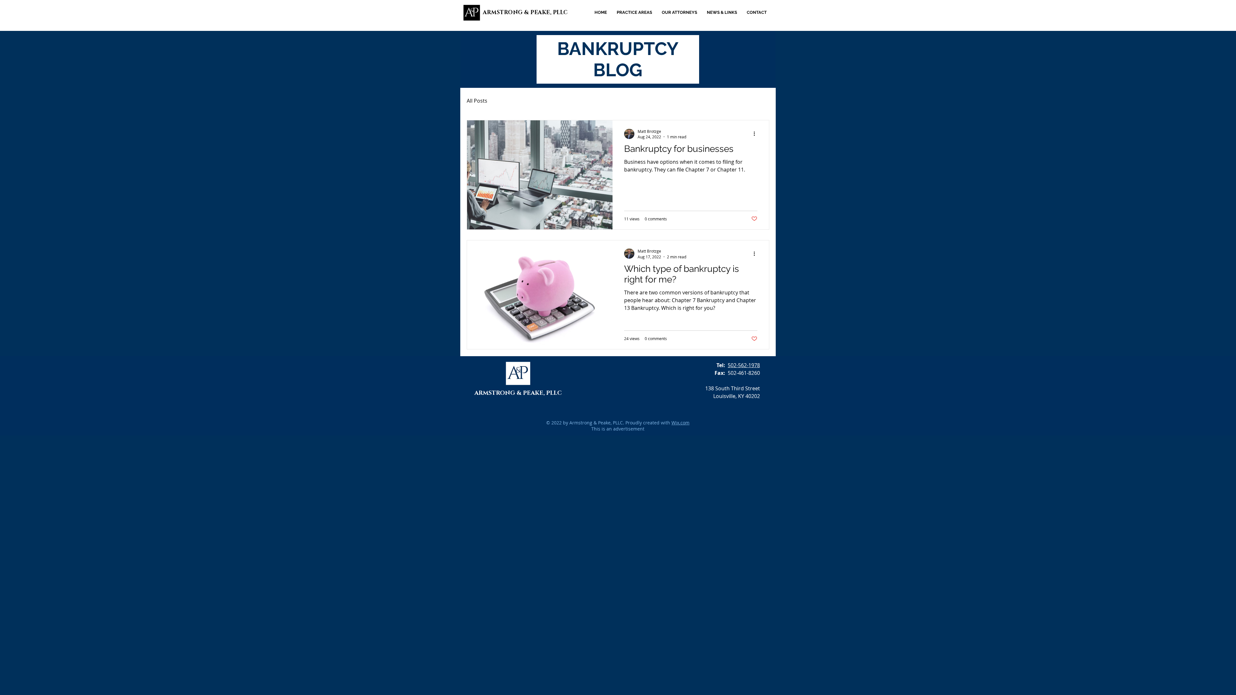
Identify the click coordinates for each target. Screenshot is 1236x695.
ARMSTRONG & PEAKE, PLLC (525, 12)
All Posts (477, 100)
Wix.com (680, 423)
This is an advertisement (617, 429)
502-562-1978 (744, 365)
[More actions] (756, 134)
